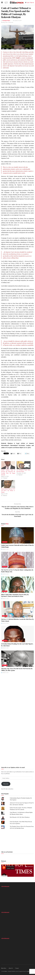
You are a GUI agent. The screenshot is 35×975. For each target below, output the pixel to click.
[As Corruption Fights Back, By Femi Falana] (24, 465)
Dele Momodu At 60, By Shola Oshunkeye (20, 817)
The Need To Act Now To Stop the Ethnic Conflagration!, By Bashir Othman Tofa (17, 571)
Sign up (32, 2)
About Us (11, 968)
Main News (3, 968)
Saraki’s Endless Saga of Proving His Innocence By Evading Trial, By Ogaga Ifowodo (8, 472)
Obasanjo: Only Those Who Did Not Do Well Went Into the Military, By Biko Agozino (17, 669)
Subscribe (5, 784)
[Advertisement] (17, 840)
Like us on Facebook (7, 852)
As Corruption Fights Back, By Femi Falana (24, 470)
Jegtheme (29, 971)
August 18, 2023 (5, 647)
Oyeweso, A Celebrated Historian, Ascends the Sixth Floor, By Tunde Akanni (17, 620)
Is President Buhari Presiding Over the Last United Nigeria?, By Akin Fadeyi (17, 645)
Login (28, 2)
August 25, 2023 (5, 549)
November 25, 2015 (17, 20)
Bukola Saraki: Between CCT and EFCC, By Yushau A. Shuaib (8, 490)
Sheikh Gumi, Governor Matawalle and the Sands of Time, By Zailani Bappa (17, 546)
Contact (17, 968)
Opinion (5, 542)
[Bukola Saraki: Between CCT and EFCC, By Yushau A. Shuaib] (8, 484)
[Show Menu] (2, 2)
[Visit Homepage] (17, 2)
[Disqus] (17, 699)
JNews (5, 971)
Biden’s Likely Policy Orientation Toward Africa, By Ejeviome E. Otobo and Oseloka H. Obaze (15, 595)
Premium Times (6, 20)
